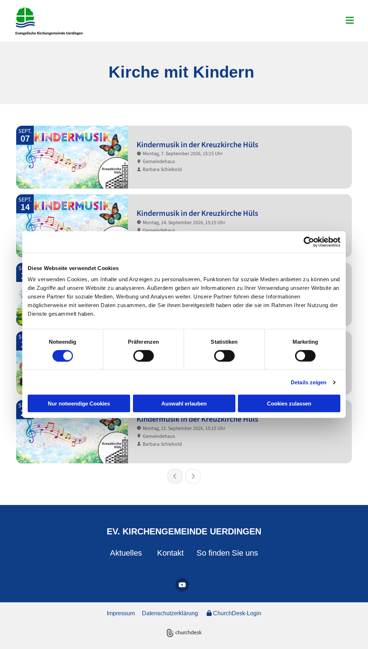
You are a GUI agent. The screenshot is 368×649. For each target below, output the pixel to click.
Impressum (121, 613)
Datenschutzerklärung (170, 613)
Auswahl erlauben (184, 403)
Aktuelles (126, 552)
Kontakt (170, 552)
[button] (242, 21)
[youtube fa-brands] (182, 584)
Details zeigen (308, 382)
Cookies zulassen (289, 403)
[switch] (143, 355)
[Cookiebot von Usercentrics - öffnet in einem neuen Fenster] (308, 241)
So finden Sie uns (227, 552)
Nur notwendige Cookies (79, 403)
